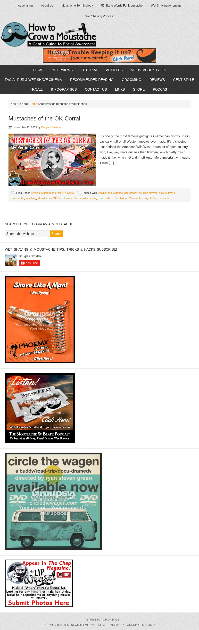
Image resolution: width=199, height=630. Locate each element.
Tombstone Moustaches (129, 198)
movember (72, 198)
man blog (30, 198)
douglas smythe (148, 192)
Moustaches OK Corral (51, 198)
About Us (47, 5)
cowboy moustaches (110, 192)
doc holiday (130, 192)
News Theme (80, 624)
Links (120, 89)
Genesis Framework (109, 624)
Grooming (129, 80)
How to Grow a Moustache (56, 34)
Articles (112, 70)
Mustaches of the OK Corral (44, 118)
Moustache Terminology (77, 5)
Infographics (62, 89)
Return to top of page (102, 619)
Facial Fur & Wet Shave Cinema (33, 80)
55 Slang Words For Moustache (122, 5)
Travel (34, 89)
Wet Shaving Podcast (99, 16)
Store (139, 89)
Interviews (60, 70)
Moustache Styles (146, 70)
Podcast (159, 89)
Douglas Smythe (51, 127)
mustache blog (88, 198)
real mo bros (106, 198)
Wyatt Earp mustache (157, 198)
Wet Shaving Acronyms (166, 5)
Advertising (25, 5)
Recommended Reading (92, 80)
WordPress (135, 624)
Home (36, 70)
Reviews (155, 80)
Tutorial (87, 70)
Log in (151, 624)
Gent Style (181, 80)
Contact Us (96, 89)
